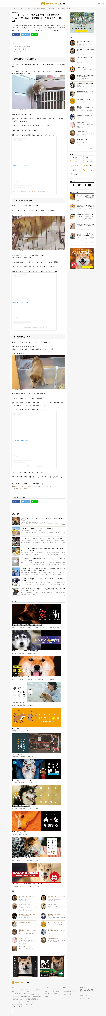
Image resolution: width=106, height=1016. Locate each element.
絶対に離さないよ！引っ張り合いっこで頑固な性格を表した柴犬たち (85, 234)
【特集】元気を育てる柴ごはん (19, 1002)
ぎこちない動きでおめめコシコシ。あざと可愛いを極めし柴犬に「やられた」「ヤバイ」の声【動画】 (85, 215)
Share (16, 34)
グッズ (75, 161)
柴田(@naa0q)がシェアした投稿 (34, 466)
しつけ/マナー (90, 170)
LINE (35, 34)
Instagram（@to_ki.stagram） (21, 250)
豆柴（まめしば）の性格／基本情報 (34, 990)
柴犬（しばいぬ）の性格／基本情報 (19, 990)
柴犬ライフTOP (84, 995)
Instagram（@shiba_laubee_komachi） (23, 109)
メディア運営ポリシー (69, 991)
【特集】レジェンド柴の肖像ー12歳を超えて (19, 997)
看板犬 (75, 174)
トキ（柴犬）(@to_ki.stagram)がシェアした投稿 (34, 327)
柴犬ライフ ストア (31, 993)
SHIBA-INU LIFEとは (17, 1006)
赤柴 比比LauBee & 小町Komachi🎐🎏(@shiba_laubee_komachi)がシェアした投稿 (34, 191)
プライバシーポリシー (69, 993)
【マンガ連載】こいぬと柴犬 (33, 994)
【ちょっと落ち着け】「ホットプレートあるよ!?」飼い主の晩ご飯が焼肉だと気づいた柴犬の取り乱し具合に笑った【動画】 (85, 225)
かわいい (21, 8)
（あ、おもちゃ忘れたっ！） (22, 49)
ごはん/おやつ (90, 165)
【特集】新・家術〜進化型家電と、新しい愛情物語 (34, 997)
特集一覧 (63, 955)
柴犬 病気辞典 (30, 1002)
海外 (87, 157)
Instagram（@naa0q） (20, 389)
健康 (74, 170)
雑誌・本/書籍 (90, 161)
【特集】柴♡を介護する (17, 999)
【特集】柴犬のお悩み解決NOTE (33, 1000)
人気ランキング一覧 (89, 242)
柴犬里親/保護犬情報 (17, 1004)
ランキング (29, 1004)
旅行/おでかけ (77, 165)
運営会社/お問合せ (68, 995)
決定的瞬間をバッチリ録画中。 (22, 47)
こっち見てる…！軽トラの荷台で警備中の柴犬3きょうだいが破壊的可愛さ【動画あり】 (85, 205)
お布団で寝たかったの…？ (21, 51)
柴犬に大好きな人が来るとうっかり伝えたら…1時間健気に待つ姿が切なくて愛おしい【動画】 (85, 196)
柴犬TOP (13, 8)
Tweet (26, 34)
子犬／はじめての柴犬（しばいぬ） (19, 994)
